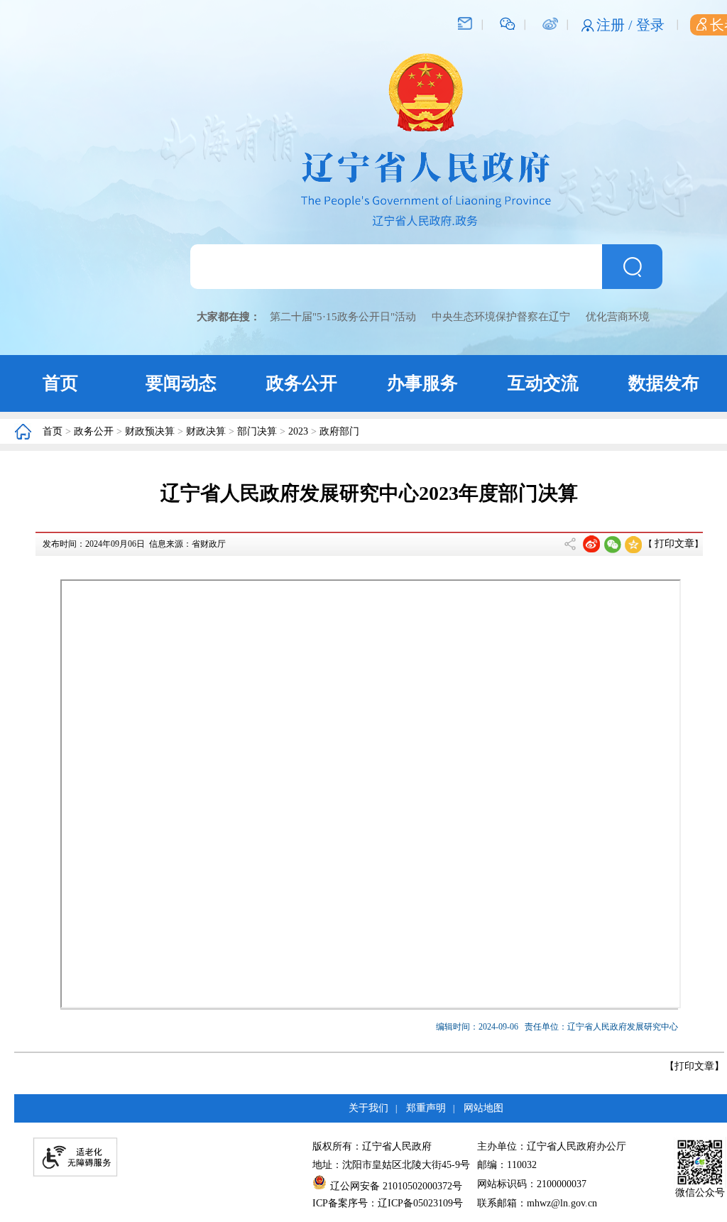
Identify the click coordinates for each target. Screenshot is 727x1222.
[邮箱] (465, 23)
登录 (650, 25)
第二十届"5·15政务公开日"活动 (343, 316)
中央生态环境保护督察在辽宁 (501, 316)
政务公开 (301, 383)
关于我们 (368, 1108)
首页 (60, 383)
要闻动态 (181, 383)
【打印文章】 (694, 1066)
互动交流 (543, 383)
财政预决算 (150, 431)
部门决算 (257, 431)
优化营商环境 (618, 316)
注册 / (616, 25)
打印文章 (674, 543)
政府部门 (339, 431)
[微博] (549, 23)
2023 (298, 431)
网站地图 (483, 1108)
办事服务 (422, 383)
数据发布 (663, 383)
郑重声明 (426, 1108)
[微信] (507, 23)
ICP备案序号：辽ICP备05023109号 (387, 1203)
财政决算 (206, 431)
